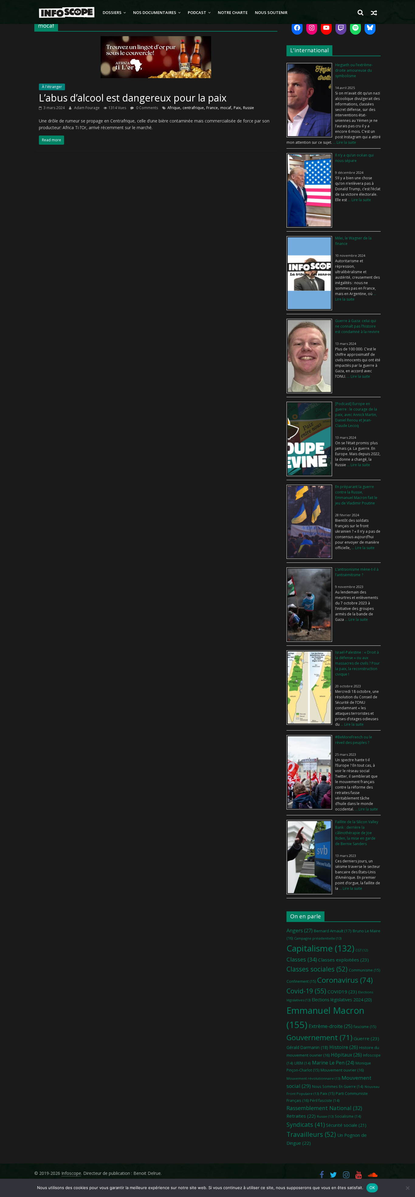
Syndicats (305, 1124)
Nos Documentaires (154, 12)
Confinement (301, 981)
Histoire (343, 1047)
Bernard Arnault (333, 931)
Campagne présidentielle (317, 938)
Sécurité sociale (346, 1125)
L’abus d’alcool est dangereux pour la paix (133, 97)
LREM (302, 1063)
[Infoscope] (66, 12)
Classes (301, 959)
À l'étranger (52, 86)
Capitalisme (320, 948)
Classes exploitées (343, 960)
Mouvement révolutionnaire (313, 1078)
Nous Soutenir (271, 12)
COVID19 (342, 992)
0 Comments (146, 107)
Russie (248, 107)
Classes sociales (317, 969)
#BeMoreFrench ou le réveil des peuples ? (353, 739)
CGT (361, 950)
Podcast (197, 12)
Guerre (366, 1038)
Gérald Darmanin (307, 1047)
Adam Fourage (87, 107)
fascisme (365, 1026)
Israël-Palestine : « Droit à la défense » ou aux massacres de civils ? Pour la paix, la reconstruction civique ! (357, 663)
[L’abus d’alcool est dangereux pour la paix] (156, 39)
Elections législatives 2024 (342, 1000)
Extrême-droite (330, 1026)
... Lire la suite (344, 142)
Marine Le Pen (333, 1062)
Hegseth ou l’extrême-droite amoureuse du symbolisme (354, 70)
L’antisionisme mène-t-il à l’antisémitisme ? (357, 572)
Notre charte (233, 12)
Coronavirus (345, 980)
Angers (299, 930)
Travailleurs (311, 1134)
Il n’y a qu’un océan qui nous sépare (354, 158)
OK (372, 1187)
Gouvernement (319, 1037)
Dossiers (112, 12)
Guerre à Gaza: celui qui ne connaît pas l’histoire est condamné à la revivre (357, 326)
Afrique (173, 107)
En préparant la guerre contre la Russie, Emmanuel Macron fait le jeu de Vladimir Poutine (356, 495)
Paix (237, 107)
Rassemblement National (324, 1108)
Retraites (301, 1116)
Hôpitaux (346, 1054)
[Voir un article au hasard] (374, 12)
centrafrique (193, 107)
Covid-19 (306, 990)
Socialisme (348, 1116)
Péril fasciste (325, 1100)
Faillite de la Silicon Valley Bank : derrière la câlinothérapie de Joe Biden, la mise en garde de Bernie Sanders (356, 832)
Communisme (364, 970)
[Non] (407, 1188)
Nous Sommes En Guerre (337, 1086)
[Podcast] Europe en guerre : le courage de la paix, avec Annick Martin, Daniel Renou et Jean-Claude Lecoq (356, 414)
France (212, 107)
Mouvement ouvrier (342, 1070)
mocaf (225, 107)
